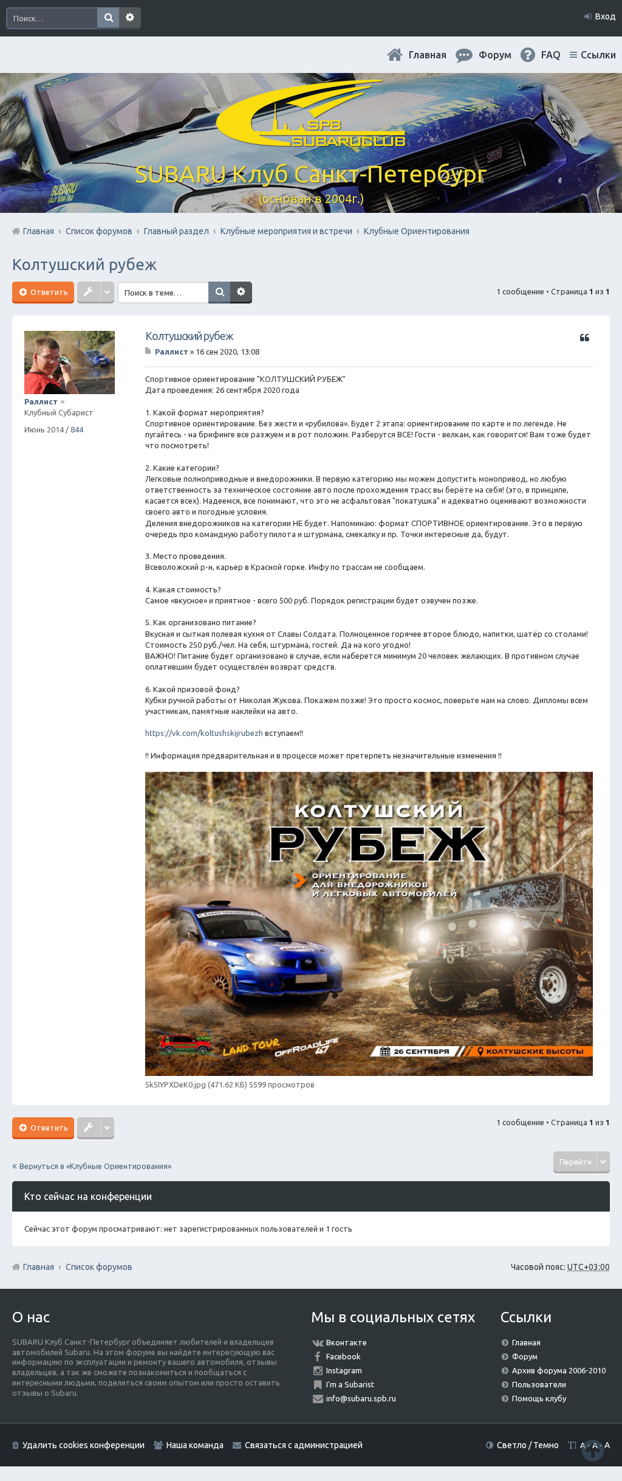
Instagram (344, 1370)
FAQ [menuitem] (551, 54)
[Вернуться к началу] (593, 1450)
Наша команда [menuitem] (195, 1445)
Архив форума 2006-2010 (559, 1370)
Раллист (41, 401)
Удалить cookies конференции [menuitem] (83, 1445)
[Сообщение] (149, 351)
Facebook (343, 1356)
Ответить (48, 292)
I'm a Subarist (350, 1384)
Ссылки (598, 54)
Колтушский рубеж (84, 264)
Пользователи (539, 1384)
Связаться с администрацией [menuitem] (304, 1445)
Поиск (108, 18)
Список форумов (99, 1267)
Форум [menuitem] (495, 54)
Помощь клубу (539, 1398)
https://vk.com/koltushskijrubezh (204, 733)
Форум (525, 1356)
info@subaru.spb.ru (361, 1398)
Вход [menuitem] (605, 16)
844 (76, 429)
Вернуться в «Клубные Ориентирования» (95, 1166)
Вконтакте (346, 1342)
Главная (427, 54)
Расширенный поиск (130, 18)
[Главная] (311, 139)
